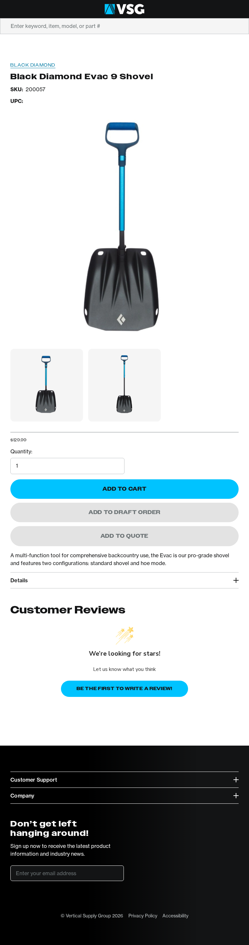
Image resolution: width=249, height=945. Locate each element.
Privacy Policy (142, 915)
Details (19, 580)
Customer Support (33, 779)
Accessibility (175, 915)
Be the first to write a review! (124, 688)
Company (22, 795)
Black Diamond (32, 65)
